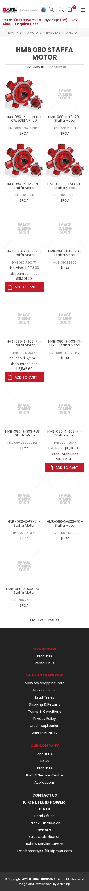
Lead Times (44, 697)
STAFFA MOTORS (30, 32)
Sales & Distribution (45, 823)
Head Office (44, 816)
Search (51, 9)
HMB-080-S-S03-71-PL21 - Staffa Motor (65, 343)
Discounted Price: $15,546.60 (24, 366)
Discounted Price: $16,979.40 (65, 456)
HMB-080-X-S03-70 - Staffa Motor (65, 523)
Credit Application (44, 725)
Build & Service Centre (44, 775)
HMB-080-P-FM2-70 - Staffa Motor (24, 186)
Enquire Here (27, 23)
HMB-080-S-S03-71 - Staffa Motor (24, 343)
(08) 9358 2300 (27, 20)
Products (44, 656)
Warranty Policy (44, 732)
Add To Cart (26, 287)
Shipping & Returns (44, 704)
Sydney (44, 830)
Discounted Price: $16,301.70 (24, 276)
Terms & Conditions (44, 711)
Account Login (44, 690)
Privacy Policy (44, 718)
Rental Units (44, 663)
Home (11, 32)
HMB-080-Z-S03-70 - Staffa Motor (24, 591)
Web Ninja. (64, 884)
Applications (44, 782)
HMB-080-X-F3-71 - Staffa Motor (24, 523)
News (44, 761)
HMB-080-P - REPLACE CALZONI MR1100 (24, 119)
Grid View (32, 67)
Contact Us (44, 795)
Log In (61, 9)
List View (55, 67)
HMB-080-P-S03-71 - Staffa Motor (24, 253)
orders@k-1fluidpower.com (50, 850)
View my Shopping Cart (44, 683)
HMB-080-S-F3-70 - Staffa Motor (65, 253)
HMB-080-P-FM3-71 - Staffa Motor (65, 186)
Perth (44, 809)
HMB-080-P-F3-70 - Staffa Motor (65, 119)
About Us (44, 754)
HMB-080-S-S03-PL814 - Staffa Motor (24, 433)
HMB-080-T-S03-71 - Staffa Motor (64, 433)
